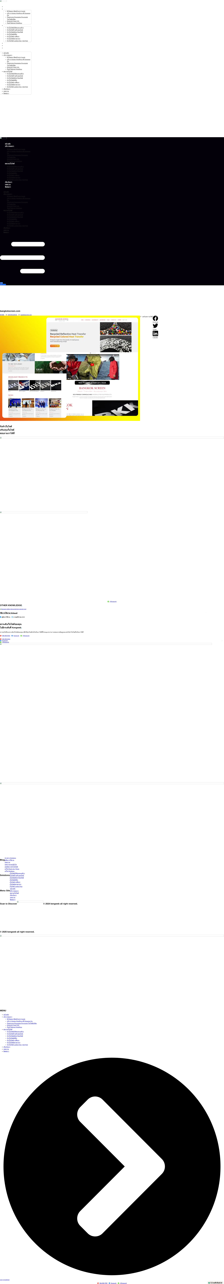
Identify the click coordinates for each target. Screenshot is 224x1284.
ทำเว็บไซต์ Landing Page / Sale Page (17, 41)
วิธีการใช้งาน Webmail (8, 613)
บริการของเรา (9, 9)
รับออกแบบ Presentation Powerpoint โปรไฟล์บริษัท (22, 1023)
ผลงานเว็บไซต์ (10, 25)
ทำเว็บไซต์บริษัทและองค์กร (15, 27)
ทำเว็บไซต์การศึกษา (13, 36)
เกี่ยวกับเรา (8, 43)
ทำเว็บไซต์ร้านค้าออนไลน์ (15, 30)
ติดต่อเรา (8, 48)
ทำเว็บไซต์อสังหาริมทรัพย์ (15, 32)
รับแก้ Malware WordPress (14, 23)
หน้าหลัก (8, 6)
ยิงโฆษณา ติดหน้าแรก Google (16, 11)
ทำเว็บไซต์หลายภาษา (13, 38)
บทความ (8, 45)
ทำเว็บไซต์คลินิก (12, 34)
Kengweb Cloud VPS (13, 21)
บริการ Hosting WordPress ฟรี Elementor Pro (20, 1021)
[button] (155, 319)
